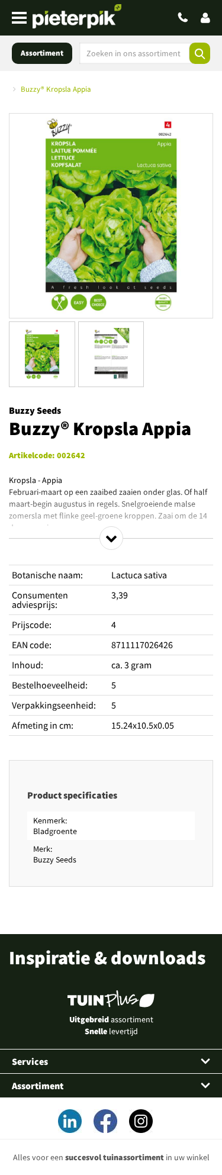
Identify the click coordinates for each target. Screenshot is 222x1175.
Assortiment (42, 53)
